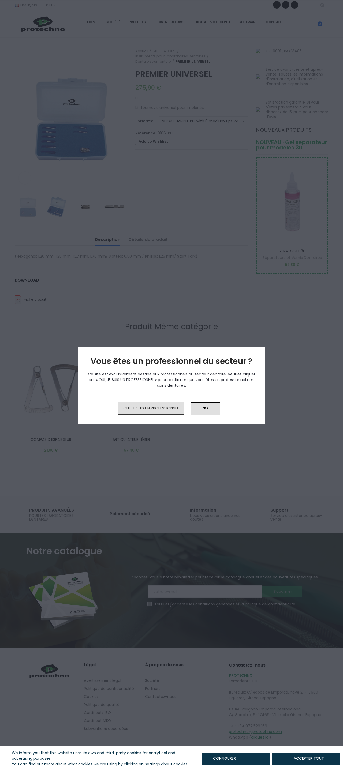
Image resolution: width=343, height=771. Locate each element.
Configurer (224, 758)
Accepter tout (309, 758)
